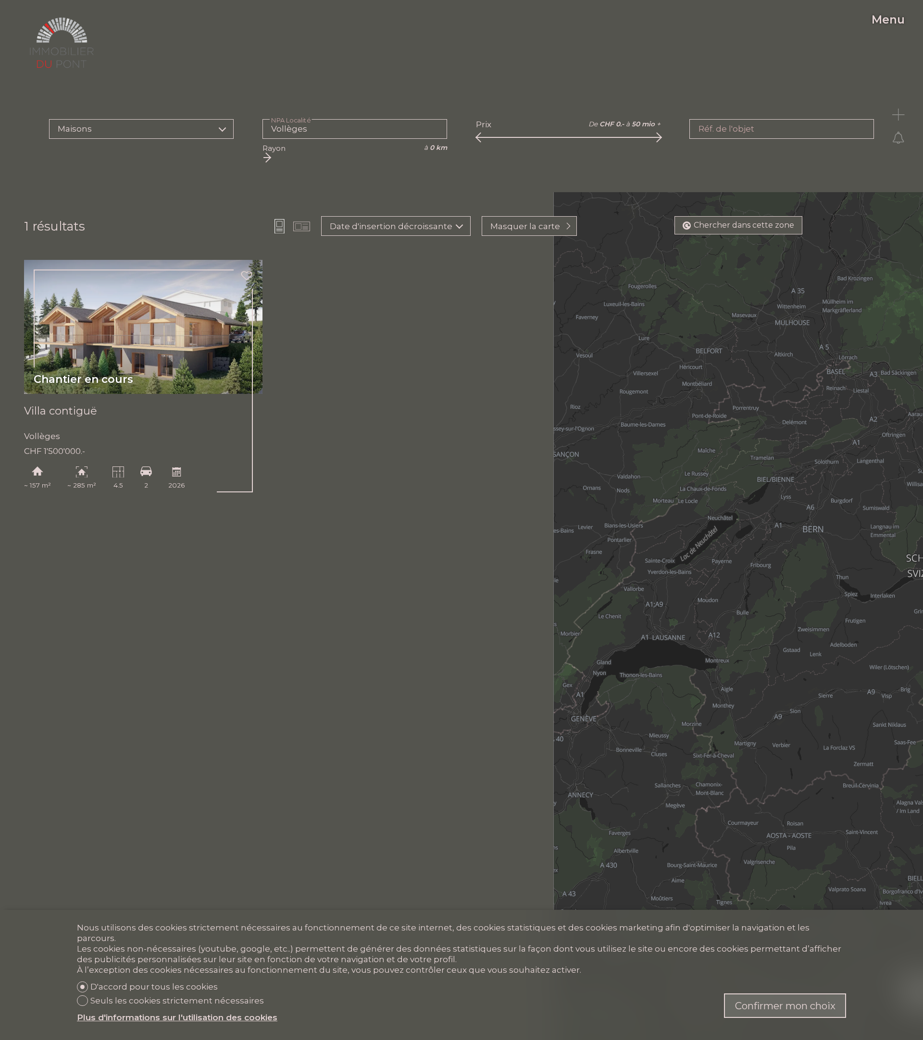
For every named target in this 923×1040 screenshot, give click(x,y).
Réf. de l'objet (726, 129)
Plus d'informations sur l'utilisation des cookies (177, 1017)
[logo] (61, 43)
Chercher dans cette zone (744, 225)
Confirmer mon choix (785, 1006)
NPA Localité (291, 120)
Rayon (274, 148)
